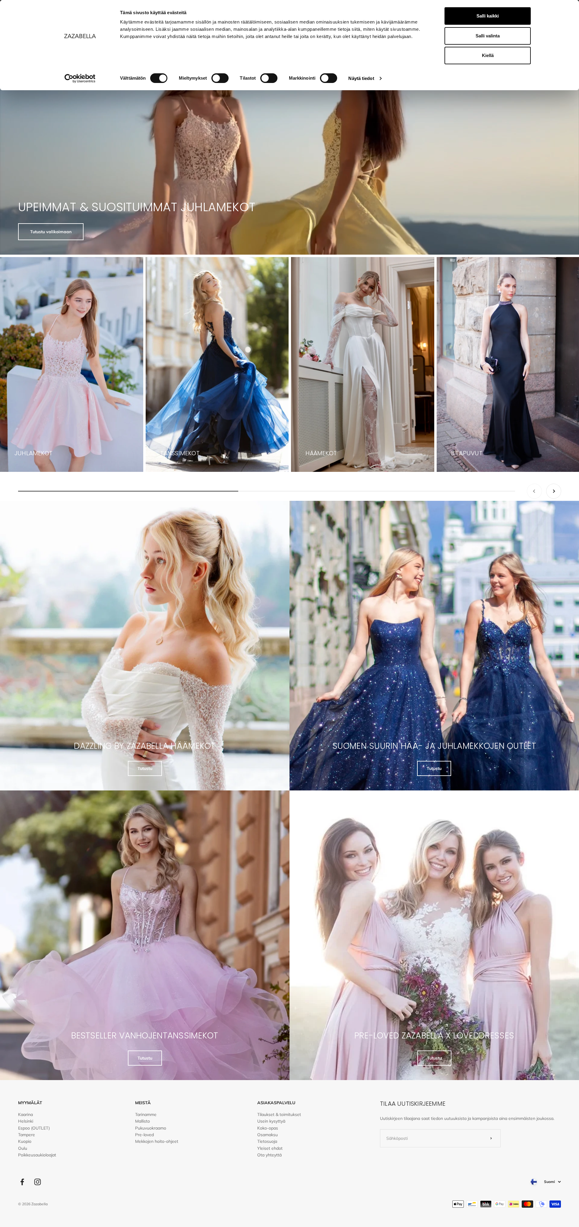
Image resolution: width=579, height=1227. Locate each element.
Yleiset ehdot (270, 1148)
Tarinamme (146, 1114)
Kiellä (488, 55)
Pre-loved (144, 1134)
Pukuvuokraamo (150, 1128)
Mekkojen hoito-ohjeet (156, 1141)
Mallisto (142, 1121)
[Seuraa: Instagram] (37, 1182)
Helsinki (25, 1121)
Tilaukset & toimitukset (279, 1114)
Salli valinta (488, 35)
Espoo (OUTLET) (34, 1128)
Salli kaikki (487, 15)
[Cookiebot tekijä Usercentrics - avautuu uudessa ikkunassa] (80, 78)
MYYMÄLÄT (30, 1102)
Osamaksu (267, 1134)
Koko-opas (267, 1128)
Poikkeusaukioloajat (37, 1155)
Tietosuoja (267, 1141)
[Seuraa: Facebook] (22, 1182)
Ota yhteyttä (269, 1155)
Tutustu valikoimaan (50, 231)
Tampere (26, 1134)
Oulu (22, 1148)
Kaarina (25, 1114)
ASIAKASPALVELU (276, 1102)
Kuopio (24, 1141)
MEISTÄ (143, 1102)
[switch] (220, 78)
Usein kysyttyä (271, 1121)
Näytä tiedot (361, 78)
